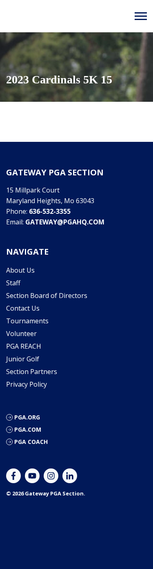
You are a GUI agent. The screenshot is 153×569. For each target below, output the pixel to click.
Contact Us (23, 308)
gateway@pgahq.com (64, 221)
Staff (13, 282)
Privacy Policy (26, 384)
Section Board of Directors (46, 295)
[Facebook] (13, 475)
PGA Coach (31, 442)
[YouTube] (32, 475)
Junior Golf (22, 358)
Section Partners (31, 371)
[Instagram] (51, 475)
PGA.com (27, 429)
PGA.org (27, 417)
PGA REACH (23, 346)
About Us (20, 270)
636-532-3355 (50, 211)
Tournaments (27, 320)
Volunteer (21, 333)
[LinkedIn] (69, 475)
